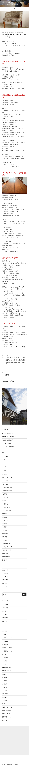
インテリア (7, 357)
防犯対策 (4, 560)
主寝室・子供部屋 (7, 487)
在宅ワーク (5, 504)
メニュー (15, 8)
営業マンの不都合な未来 (9, 436)
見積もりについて (7, 547)
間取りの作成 (6, 553)
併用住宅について (7, 490)
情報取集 (4, 527)
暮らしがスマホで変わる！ (9, 446)
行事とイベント (6, 543)
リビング (20, 360)
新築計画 (11, 362)
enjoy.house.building (17, 32)
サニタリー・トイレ (7, 477)
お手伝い (4, 471)
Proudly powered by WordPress (10, 764)
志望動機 (4, 523)
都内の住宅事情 (6, 550)
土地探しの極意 (6, 443)
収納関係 (4, 494)
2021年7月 (5, 580)
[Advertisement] (14, 740)
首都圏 (6, 363)
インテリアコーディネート (15, 357)
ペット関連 (5, 484)
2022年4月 (5, 570)
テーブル (12, 359)
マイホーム (15, 360)
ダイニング (7, 359)
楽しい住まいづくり (11, 2)
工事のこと (5, 520)
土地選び (4, 500)
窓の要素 (4, 537)
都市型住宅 (23, 362)
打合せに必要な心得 (7, 433)
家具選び (6, 355)
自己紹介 (4, 540)
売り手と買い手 (6, 507)
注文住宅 (18, 362)
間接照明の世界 (6, 556)
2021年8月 (5, 576)
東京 (14, 362)
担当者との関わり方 (7, 440)
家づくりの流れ (6, 510)
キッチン (23, 357)
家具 (7, 362)
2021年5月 (5, 586)
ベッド (10, 360)
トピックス (5, 481)
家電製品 (4, 517)
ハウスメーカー (17, 359)
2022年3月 (5, 573)
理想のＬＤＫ (6, 533)
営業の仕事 (5, 497)
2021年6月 (5, 583)
